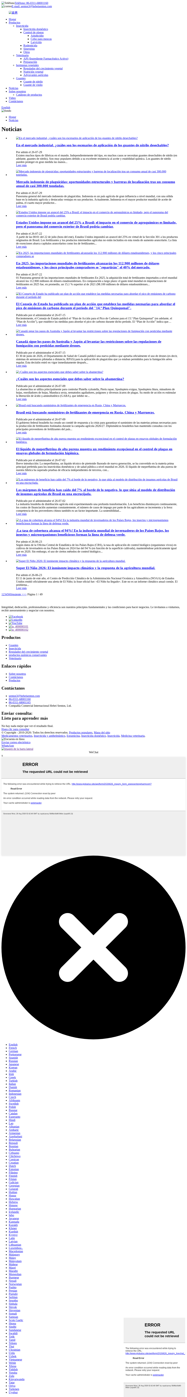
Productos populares (80, 732)
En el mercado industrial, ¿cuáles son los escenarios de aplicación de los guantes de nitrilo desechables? (92, 145)
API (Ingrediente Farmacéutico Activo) (45, 58)
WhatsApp (7, 745)
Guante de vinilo (33, 84)
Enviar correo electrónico (15, 742)
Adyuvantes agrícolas (35, 75)
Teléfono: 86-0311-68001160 (31, 3)
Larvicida (36, 42)
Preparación (30, 61)
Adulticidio (37, 35)
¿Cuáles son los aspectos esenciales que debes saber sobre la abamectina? (70, 379)
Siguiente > (16, 594)
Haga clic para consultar (15, 729)
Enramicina (73, 735)
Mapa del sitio (102, 732)
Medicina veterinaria (133, 735)
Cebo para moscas (41, 38)
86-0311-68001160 (20, 699)
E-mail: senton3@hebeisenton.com (32, 6)
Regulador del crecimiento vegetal (43, 68)
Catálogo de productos (29, 94)
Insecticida (22, 25)
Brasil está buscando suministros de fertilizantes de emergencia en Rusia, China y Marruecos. (85, 412)
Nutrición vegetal (33, 71)
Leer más (21, 165)
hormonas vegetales (27, 65)
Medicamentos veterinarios (16, 735)
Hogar (12, 19)
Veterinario (22, 55)
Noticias (13, 88)
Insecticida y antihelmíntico (49, 735)
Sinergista (29, 48)
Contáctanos (16, 101)
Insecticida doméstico (35, 29)
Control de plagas (33, 32)
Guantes (21, 78)
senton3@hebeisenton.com (24, 695)
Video (12, 98)
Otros (26, 52)
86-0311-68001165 (20, 702)
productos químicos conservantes (28, 655)
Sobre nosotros (17, 91)
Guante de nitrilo (33, 81)
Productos (14, 22)
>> (25, 594)
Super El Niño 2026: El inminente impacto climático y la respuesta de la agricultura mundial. (85, 568)
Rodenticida (30, 45)
